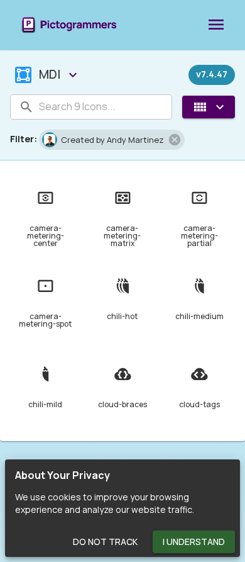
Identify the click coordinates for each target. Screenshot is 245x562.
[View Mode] (208, 107)
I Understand (194, 542)
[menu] (216, 25)
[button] (112, 140)
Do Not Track (105, 542)
